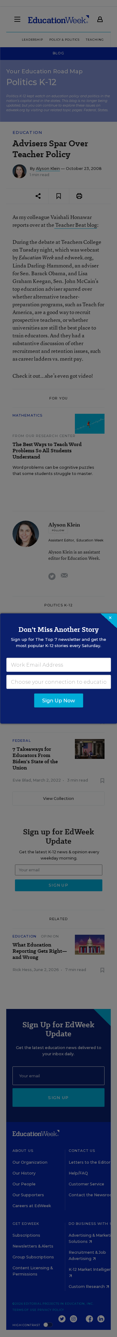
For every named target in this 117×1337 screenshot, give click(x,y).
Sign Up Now (58, 701)
